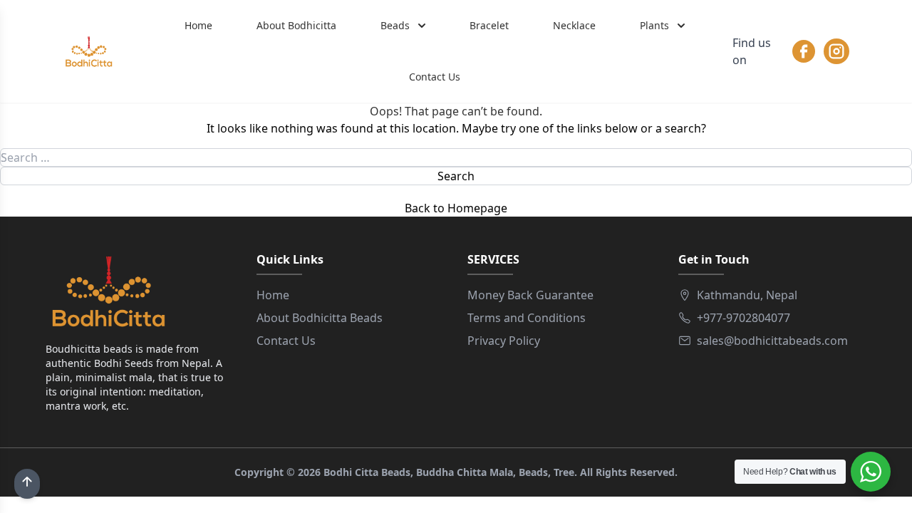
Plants (654, 25)
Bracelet (489, 25)
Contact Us (434, 76)
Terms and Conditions (526, 318)
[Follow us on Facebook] (803, 51)
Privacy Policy (503, 340)
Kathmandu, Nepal (747, 295)
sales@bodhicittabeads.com (772, 340)
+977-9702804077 (743, 318)
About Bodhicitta (296, 25)
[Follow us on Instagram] (836, 51)
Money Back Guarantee (530, 295)
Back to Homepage (456, 208)
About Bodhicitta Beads (319, 318)
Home (198, 25)
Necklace (574, 25)
